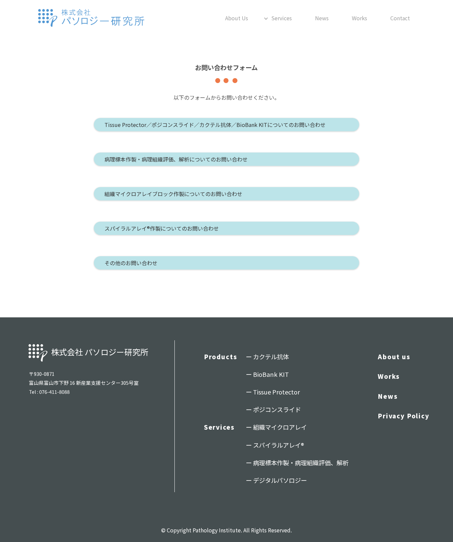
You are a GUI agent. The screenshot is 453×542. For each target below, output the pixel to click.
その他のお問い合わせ (131, 263)
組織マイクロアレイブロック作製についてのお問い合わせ (173, 194)
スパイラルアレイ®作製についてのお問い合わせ (161, 228)
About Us (236, 18)
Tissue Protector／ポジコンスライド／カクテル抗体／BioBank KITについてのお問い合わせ (215, 125)
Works (359, 18)
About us (394, 356)
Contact (400, 18)
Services (281, 18)
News (322, 18)
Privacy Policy (403, 415)
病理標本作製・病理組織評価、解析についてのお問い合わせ (176, 159)
